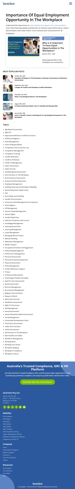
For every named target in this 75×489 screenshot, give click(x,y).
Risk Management (11, 308)
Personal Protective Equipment (16, 260)
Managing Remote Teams (14, 235)
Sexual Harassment (12, 311)
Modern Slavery (10, 245)
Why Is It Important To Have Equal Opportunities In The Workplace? (53, 46)
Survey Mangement (12, 317)
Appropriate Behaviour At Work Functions (20, 135)
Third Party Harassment (14, 323)
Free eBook (6, 473)
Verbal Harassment (12, 329)
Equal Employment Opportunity (16, 190)
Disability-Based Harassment (15, 172)
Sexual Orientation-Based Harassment (19, 314)
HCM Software (7, 416)
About (5, 447)
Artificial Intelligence (12, 138)
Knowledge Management (14, 223)
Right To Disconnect (12, 305)
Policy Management (12, 266)
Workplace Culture (12, 354)
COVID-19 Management (13, 163)
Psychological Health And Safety (16, 278)
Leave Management (12, 232)
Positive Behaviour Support (15, 269)
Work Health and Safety (13, 336)
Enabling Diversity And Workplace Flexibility (21, 187)
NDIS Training (7, 429)
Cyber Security (10, 169)
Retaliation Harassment (13, 302)
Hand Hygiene (10, 205)
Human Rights (10, 214)
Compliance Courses (9, 439)
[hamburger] (70, 3)
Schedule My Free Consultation (37, 382)
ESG (6, 193)
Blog (4, 476)
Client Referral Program (10, 450)
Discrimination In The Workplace (17, 175)
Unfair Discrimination (13, 326)
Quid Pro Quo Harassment (14, 281)
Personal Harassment (13, 257)
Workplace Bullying (12, 348)
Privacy (7, 272)
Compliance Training (12, 154)
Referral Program (8, 452)
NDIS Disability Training (10, 432)
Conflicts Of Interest (12, 160)
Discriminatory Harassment (15, 178)
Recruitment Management (14, 290)
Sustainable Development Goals (16, 320)
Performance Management (15, 254)
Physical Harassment (12, 263)
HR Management (11, 208)
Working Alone (10, 342)
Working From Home (12, 345)
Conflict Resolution (12, 157)
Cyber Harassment (12, 166)
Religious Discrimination (14, 293)
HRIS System (7, 426)
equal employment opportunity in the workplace (47, 25)
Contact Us (6, 455)
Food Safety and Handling (14, 196)
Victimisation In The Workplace (16, 332)
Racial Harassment (12, 284)
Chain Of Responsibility (13, 145)
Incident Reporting (12, 217)
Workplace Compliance (13, 351)
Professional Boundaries (14, 275)
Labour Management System (12, 434)
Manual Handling (11, 239)
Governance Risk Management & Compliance (21, 202)
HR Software (7, 419)
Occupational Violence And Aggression (19, 248)
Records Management (13, 287)
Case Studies (7, 468)
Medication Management (14, 242)
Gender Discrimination (13, 199)
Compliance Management (14, 151)
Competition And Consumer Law (17, 148)
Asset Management (12, 142)
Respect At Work (11, 296)
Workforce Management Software (14, 437)
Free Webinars (7, 471)
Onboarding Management (14, 251)
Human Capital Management (15, 211)
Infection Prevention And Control (17, 220)
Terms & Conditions (9, 457)
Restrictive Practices (12, 299)
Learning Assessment (13, 226)
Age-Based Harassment (13, 129)
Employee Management (13, 184)
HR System (6, 421)
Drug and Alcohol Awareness (15, 181)
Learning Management (13, 229)
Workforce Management (14, 339)
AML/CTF (8, 132)
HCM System (7, 424)
